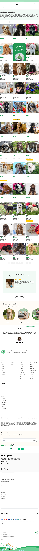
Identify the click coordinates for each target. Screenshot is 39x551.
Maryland (31, 366)
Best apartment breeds (24, 322)
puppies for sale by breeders (21, 352)
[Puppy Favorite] (11, 25)
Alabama (2, 385)
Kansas (21, 364)
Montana (2, 364)
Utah (2, 370)
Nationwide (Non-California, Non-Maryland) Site (9, 536)
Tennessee (3, 404)
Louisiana (2, 396)
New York (31, 374)
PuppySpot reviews (4, 502)
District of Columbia (33, 362)
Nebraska (22, 372)
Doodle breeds (9, 322)
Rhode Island (32, 378)
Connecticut (32, 358)
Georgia (2, 392)
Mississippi (3, 398)
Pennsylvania (32, 376)
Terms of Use (3, 525)
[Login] (37, 4)
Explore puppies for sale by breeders (7, 479)
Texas (12, 364)
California (2, 358)
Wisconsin (22, 380)
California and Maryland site (5, 534)
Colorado (2, 360)
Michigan (21, 366)
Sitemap (2, 530)
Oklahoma (12, 362)
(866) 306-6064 (6, 463)
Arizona (12, 358)
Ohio (21, 376)
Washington (3, 372)
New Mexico (13, 360)
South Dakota (22, 378)
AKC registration (3, 494)
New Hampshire (33, 370)
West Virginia (3, 408)
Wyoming (3, 374)
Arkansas (3, 388)
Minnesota (22, 368)
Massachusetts (32, 368)
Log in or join (3, 492)
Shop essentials (3, 485)
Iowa (21, 362)
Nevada (2, 366)
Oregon (2, 368)
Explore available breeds (5, 481)
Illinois (21, 358)
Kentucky (2, 394)
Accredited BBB (3, 532)
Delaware (31, 360)
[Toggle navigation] (2, 4)
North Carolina (3, 400)
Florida (2, 390)
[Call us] (35, 4)
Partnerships (3, 500)
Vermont (31, 380)
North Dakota (22, 374)
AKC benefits (3, 496)
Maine (31, 364)
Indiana (21, 360)
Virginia (2, 406)
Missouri (21, 370)
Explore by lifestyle (4, 483)
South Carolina (3, 402)
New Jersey (32, 372)
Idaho (2, 362)
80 (27, 263)
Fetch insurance (3, 498)
